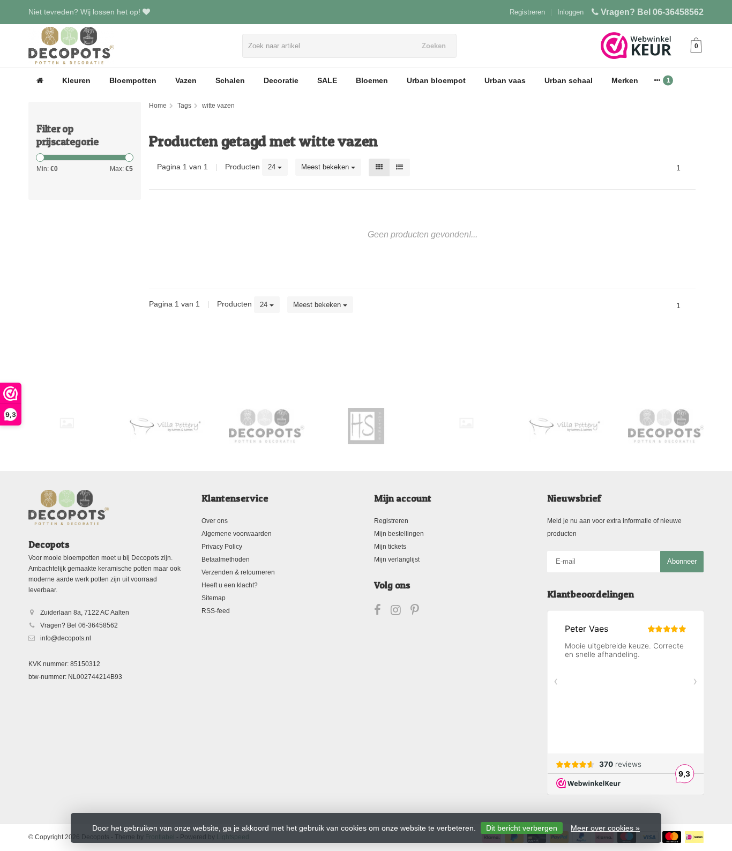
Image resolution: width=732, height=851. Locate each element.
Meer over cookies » (605, 828)
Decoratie (281, 80)
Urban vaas (505, 80)
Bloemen (372, 80)
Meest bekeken (326, 167)
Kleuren (76, 80)
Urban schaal (568, 80)
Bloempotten (132, 80)
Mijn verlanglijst (397, 559)
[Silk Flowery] (66, 423)
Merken (624, 80)
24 (273, 167)
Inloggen (570, 12)
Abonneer (682, 561)
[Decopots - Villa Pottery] (266, 426)
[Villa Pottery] (166, 426)
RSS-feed (215, 611)
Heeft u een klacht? (229, 585)
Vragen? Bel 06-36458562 (652, 12)
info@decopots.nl (65, 638)
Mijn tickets (390, 546)
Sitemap (213, 598)
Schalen (230, 80)
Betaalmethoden (225, 559)
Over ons (214, 521)
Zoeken (434, 46)
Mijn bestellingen (399, 534)
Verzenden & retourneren (238, 572)
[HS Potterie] (366, 426)
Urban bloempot (436, 80)
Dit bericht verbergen (521, 828)
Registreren (527, 12)
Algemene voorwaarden (236, 534)
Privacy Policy (221, 546)
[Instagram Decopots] (400, 612)
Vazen (186, 80)
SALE (327, 80)
